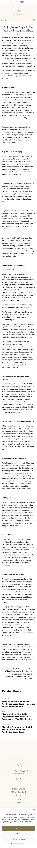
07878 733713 (20, 2)
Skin (18, 34)
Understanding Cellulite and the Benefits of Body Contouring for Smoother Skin (20, 670)
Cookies (13, 843)
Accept (18, 828)
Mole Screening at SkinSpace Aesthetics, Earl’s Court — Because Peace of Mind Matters (18, 704)
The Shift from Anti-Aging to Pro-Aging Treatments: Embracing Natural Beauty (18, 28)
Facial (4, 724)
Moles (4, 698)
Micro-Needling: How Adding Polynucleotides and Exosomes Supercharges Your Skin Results (16, 716)
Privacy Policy (21, 843)
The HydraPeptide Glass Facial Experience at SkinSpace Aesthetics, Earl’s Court (18, 676)
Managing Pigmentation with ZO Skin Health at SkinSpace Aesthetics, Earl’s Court (17, 729)
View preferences (18, 839)
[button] (34, 810)
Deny (18, 834)
